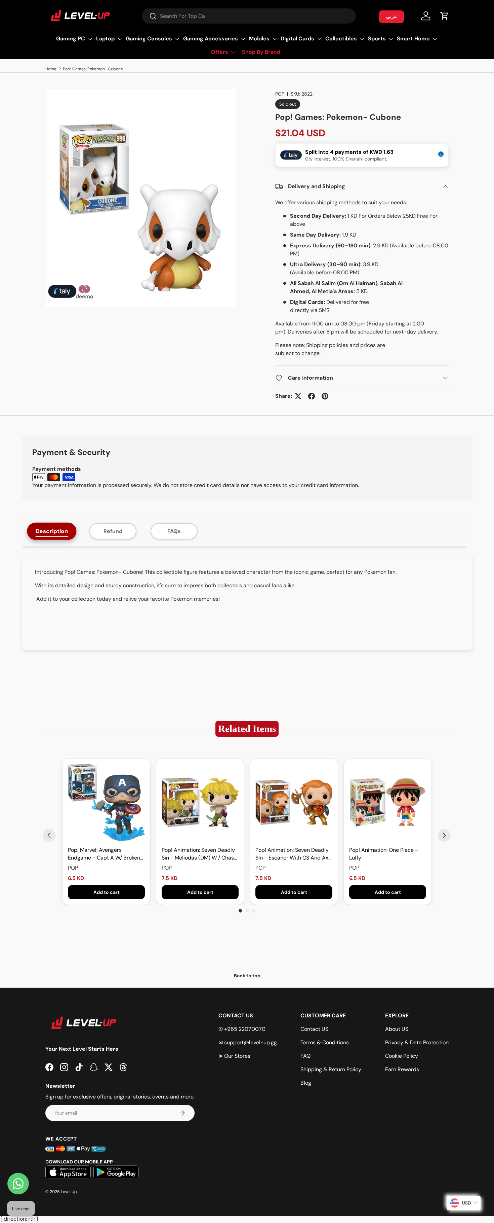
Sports (377, 38)
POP (279, 94)
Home (50, 69)
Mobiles (259, 38)
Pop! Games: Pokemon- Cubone (93, 69)
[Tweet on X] (298, 396)
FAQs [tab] (174, 531)
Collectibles (341, 38)
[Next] (444, 835)
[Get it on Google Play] (116, 1172)
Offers (219, 52)
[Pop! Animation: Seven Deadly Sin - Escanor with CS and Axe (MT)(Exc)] (293, 802)
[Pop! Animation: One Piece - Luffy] (387, 802)
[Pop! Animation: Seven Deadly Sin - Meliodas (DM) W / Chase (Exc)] (200, 802)
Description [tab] (52, 531)
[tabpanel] (247, 602)
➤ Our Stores (234, 1055)
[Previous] (49, 835)
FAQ (305, 1055)
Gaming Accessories (210, 38)
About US (396, 1029)
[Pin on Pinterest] (325, 396)
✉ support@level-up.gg (247, 1042)
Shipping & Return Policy (330, 1069)
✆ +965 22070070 (241, 1029)
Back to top (247, 976)
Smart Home (413, 38)
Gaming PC (70, 38)
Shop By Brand (261, 52)
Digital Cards (297, 38)
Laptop (105, 38)
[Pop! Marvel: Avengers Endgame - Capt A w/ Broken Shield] (106, 802)
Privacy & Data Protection (417, 1042)
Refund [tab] (113, 531)
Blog (305, 1082)
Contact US (314, 1029)
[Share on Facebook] (311, 396)
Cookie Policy (401, 1055)
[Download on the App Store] (68, 1172)
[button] (444, 15)
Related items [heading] (247, 729)
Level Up (69, 1191)
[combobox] (249, 16)
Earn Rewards (402, 1069)
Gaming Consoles (149, 38)
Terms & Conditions (324, 1042)
